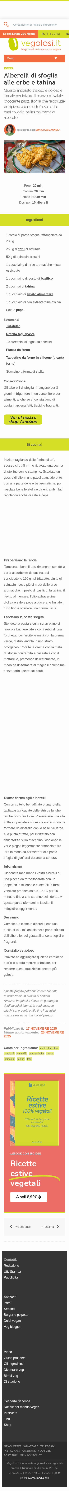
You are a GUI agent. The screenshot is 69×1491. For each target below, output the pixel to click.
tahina (29, 286)
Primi (7, 1303)
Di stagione (12, 1381)
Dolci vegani (12, 1321)
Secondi (9, 1309)
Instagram (12, 1450)
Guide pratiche (14, 1358)
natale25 (21, 1053)
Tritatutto (13, 326)
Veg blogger (12, 1327)
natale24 (9, 1053)
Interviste (10, 1413)
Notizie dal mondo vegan (21, 1407)
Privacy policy (31, 1455)
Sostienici (11, 1455)
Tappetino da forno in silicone (29, 357)
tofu (21, 249)
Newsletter (12, 1446)
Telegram (47, 1446)
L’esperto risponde (17, 1401)
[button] (28, 1197)
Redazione (11, 1265)
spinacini (9, 1059)
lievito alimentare (40, 294)
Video (8, 1352)
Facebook (29, 1450)
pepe (19, 310)
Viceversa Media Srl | (36, 1477)
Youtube (44, 1450)
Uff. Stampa (12, 1271)
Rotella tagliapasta (20, 334)
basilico (47, 278)
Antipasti (10, 1297)
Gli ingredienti (14, 1364)
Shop (7, 1425)
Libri (7, 1419)
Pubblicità (11, 1277)
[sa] (6, 24)
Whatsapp (30, 1446)
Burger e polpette (16, 1315)
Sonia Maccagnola (47, 130)
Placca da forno (18, 350)
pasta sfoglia (37, 1053)
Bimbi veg (11, 1376)
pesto (50, 1053)
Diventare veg (14, 1370)
